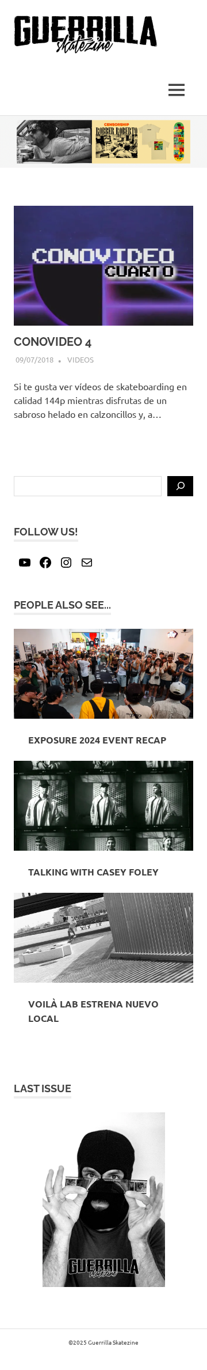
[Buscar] (180, 486)
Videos (80, 359)
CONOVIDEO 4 (52, 342)
